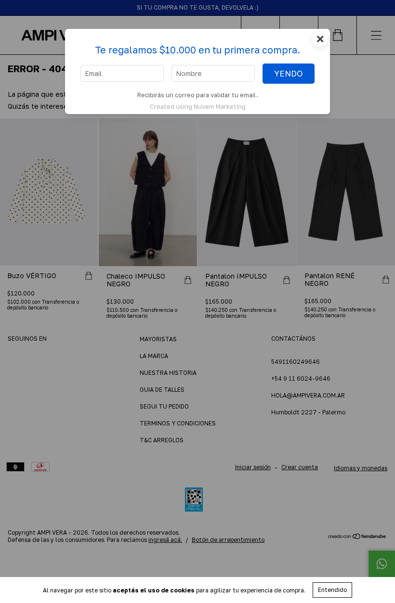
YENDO (288, 73)
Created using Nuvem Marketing (198, 106)
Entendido (332, 589)
